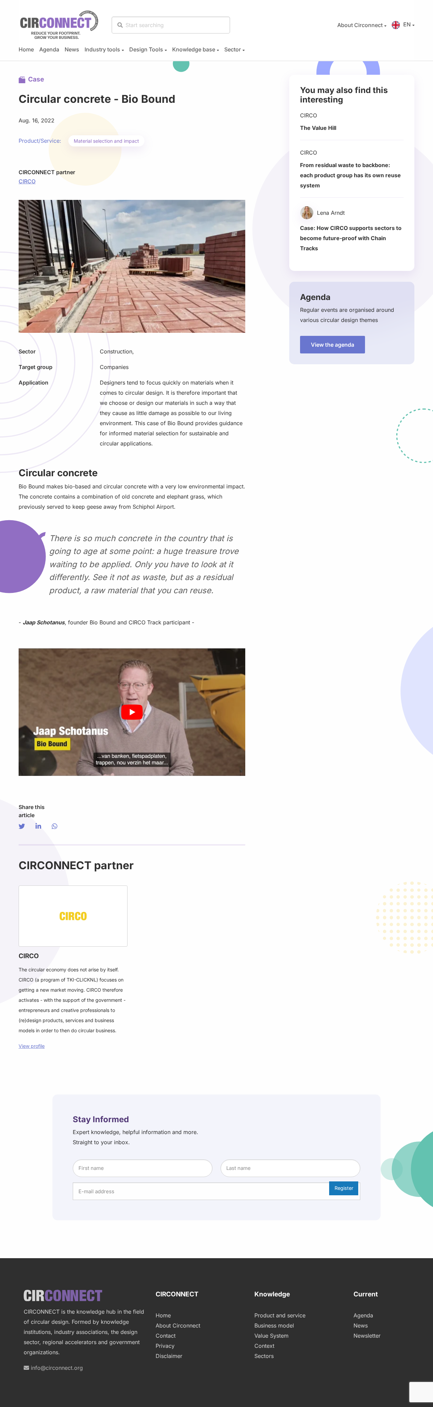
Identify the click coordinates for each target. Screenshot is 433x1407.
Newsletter (367, 1335)
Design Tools (146, 49)
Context (264, 1345)
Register (344, 1188)
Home (26, 49)
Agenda (49, 49)
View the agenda (332, 344)
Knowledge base (193, 49)
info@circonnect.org (56, 1367)
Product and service (279, 1315)
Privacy (165, 1345)
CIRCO (27, 181)
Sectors (264, 1356)
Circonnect (59, 25)
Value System (271, 1335)
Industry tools (102, 49)
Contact (166, 1335)
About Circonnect (360, 25)
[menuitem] (359, 25)
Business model (274, 1325)
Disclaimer (169, 1356)
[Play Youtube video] (132, 712)
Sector (232, 49)
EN (407, 24)
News (72, 49)
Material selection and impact (106, 141)
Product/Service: (40, 140)
